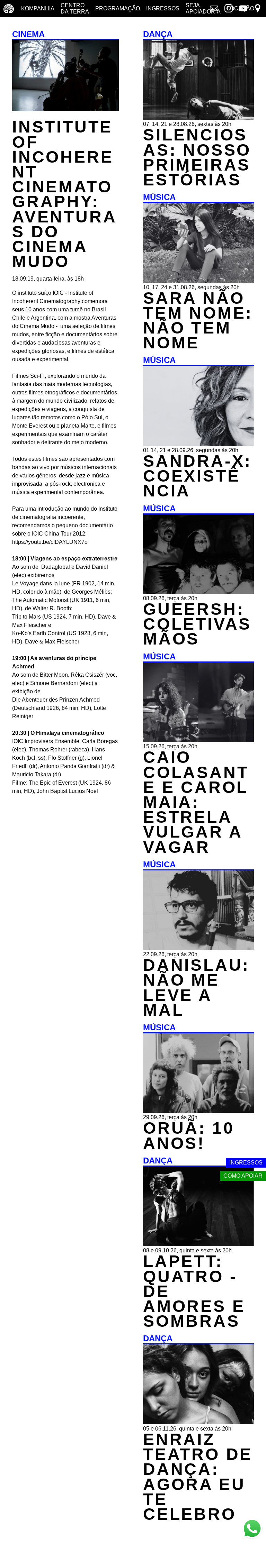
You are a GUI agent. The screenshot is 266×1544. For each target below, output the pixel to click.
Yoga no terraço (20, 26)
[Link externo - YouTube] (243, 9)
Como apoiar (243, 1176)
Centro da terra (75, 8)
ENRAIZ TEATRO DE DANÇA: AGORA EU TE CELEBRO (197, 1476)
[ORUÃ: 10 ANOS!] (198, 1111)
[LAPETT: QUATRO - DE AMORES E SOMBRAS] (198, 1244)
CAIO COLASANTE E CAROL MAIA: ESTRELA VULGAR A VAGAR (196, 802)
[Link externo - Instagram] (228, 9)
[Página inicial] (8, 8)
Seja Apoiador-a (203, 8)
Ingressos (162, 8)
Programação (117, 8)
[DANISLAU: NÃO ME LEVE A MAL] (198, 948)
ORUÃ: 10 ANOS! (188, 1135)
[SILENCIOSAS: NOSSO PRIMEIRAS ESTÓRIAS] (198, 118)
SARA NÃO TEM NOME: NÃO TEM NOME (198, 320)
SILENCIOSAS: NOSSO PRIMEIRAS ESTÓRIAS (197, 157)
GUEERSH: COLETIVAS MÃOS (197, 624)
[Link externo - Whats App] (252, 1529)
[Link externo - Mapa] (257, 9)
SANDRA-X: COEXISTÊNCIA (197, 476)
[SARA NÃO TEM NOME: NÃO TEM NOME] (198, 281)
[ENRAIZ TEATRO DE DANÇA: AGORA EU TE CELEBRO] (198, 1422)
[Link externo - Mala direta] (214, 9)
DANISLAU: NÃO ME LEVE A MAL (196, 987)
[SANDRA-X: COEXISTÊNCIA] (198, 444)
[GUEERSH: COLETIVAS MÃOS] (198, 592)
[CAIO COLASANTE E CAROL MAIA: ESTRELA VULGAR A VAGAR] (198, 740)
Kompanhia (37, 8)
